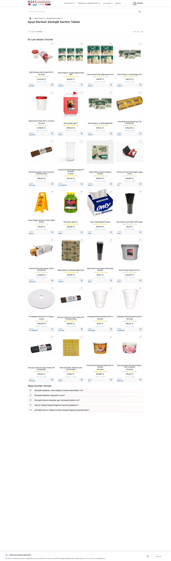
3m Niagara (33, 330)
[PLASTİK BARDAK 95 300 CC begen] (111, 288)
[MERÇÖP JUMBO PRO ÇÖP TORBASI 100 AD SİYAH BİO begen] (52, 337)
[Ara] (140, 12)
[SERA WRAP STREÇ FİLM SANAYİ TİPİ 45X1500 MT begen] (140, 92)
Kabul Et (158, 556)
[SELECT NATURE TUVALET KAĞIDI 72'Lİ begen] (140, 44)
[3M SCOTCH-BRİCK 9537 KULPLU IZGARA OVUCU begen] (140, 141)
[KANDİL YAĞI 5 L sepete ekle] (82, 133)
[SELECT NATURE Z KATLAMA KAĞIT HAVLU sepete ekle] (82, 280)
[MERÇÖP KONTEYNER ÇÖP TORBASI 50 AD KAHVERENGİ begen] (52, 141)
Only (89, 233)
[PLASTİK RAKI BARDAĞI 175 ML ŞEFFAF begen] (82, 141)
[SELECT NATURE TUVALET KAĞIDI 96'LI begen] (111, 92)
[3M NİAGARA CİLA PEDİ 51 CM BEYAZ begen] (52, 288)
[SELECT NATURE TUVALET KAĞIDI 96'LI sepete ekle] (111, 133)
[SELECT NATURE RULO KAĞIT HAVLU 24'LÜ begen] (111, 44)
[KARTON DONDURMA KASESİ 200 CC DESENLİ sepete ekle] (111, 380)
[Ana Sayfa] (30, 18)
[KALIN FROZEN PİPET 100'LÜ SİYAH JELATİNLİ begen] (111, 240)
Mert (60, 135)
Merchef (32, 281)
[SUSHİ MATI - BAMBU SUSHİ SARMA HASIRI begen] (82, 337)
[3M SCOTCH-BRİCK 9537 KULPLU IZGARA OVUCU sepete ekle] (140, 184)
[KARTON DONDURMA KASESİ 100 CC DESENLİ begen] (140, 337)
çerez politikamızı (90, 558)
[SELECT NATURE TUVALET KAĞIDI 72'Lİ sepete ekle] (140, 85)
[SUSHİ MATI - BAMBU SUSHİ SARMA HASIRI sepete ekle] (82, 380)
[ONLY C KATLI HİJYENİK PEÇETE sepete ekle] (111, 232)
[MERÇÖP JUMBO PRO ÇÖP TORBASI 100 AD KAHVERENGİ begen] (82, 288)
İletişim (118, 3)
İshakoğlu (91, 330)
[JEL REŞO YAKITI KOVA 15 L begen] (140, 240)
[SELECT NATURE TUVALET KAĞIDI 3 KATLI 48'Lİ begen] (82, 44)
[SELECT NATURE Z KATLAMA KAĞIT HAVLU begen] (82, 240)
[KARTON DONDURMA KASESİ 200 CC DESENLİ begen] (111, 337)
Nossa (31, 233)
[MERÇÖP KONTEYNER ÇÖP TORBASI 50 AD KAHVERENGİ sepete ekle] (52, 184)
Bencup (120, 381)
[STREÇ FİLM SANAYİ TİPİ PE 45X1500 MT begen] (52, 240)
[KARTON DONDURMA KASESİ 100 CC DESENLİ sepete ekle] (140, 380)
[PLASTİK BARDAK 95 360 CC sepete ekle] (140, 329)
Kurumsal (107, 3)
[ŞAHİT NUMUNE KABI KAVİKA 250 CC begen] (52, 44)
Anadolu (32, 135)
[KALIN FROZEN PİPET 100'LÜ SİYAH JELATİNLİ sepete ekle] (111, 280)
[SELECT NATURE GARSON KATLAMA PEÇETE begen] (111, 141)
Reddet (55, 558)
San (89, 381)
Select (61, 86)
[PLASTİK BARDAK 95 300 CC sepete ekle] (111, 329)
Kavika (31, 86)
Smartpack (63, 185)
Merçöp (32, 185)
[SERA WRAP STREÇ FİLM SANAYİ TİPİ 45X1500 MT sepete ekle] (140, 133)
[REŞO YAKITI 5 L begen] (82, 192)
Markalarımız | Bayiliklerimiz (88, 3)
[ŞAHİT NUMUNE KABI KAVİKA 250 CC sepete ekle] (52, 85)
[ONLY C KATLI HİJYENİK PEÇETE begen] (111, 192)
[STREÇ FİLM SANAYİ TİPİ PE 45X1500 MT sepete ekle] (52, 280)
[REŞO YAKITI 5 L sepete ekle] (82, 232)
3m (118, 185)
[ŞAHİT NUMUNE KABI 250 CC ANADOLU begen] (52, 92)
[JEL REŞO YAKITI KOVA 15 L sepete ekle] (140, 280)
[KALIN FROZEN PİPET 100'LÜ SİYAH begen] (140, 192)
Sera (119, 135)
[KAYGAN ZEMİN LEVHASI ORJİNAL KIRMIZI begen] (52, 192)
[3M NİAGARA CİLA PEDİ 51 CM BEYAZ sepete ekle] (52, 329)
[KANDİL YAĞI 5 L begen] (82, 92)
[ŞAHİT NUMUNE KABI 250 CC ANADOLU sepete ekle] (52, 133)
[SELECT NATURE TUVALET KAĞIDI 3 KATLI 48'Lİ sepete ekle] (82, 85)
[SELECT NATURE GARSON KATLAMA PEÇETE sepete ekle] (111, 184)
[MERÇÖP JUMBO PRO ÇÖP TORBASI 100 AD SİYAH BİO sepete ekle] (52, 380)
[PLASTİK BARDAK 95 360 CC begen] (140, 288)
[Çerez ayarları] (148, 556)
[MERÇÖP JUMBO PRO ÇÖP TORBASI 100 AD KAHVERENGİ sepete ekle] (82, 329)
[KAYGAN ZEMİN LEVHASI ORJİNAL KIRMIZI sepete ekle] (52, 232)
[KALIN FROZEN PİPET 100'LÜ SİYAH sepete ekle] (140, 232)
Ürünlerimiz (68, 3)
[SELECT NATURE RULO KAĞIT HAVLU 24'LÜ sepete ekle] (111, 85)
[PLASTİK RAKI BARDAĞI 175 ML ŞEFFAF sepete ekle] (82, 184)
